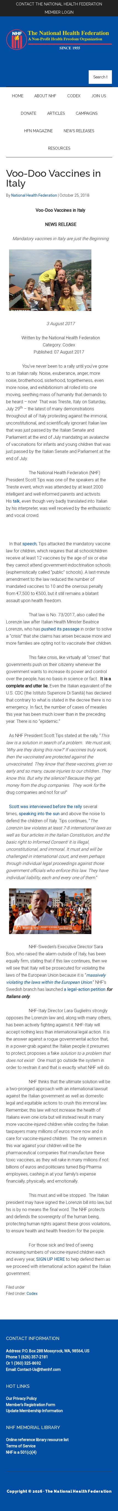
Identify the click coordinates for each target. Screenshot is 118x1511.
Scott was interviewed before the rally (45, 806)
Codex (32, 1293)
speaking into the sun (39, 813)
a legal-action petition (84, 989)
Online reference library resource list (37, 1440)
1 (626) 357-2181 (33, 1357)
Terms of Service (21, 1446)
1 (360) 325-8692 (26, 1363)
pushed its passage (60, 629)
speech (29, 543)
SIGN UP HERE (50, 1259)
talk (16, 501)
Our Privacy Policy (21, 1398)
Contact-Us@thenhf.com (39, 1369)
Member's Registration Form (30, 1405)
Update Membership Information (34, 1411)
